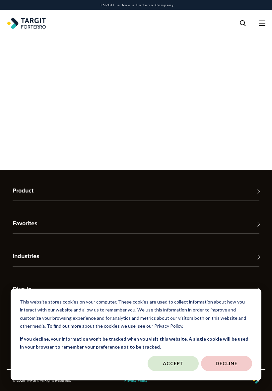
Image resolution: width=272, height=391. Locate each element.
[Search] (242, 23)
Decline (227, 363)
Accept (173, 363)
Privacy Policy (136, 380)
